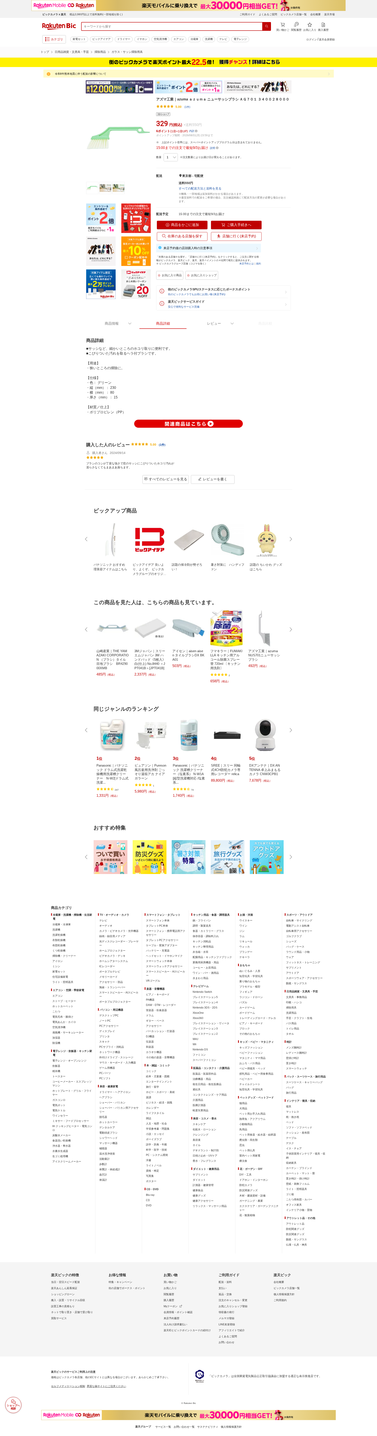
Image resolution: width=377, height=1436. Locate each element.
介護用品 (198, 1100)
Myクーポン (171, 1306)
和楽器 (150, 1046)
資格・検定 (152, 1170)
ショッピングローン (63, 1294)
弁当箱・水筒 (200, 951)
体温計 (103, 1179)
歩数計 (103, 1164)
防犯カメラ (245, 1185)
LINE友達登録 (227, 1324)
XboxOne (198, 1012)
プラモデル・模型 (249, 986)
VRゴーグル (153, 980)
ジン (242, 931)
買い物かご (170, 1282)
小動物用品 (245, 1124)
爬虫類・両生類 (248, 1139)
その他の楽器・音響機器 (160, 1057)
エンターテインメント (159, 1081)
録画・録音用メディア (112, 936)
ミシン (56, 966)
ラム (242, 936)
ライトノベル (154, 1165)
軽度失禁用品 (200, 1110)
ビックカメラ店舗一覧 (294, 14)
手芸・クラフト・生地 (299, 1018)
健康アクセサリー (203, 1200)
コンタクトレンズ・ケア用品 (210, 1094)
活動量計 (104, 1158)
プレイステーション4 (205, 1002)
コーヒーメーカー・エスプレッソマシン (72, 1083)
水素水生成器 (60, 1151)
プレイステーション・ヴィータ (211, 1023)
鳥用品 (243, 1129)
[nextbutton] (290, 539)
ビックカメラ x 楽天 (54, 14)
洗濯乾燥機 (58, 934)
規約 (258, 263)
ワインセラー (60, 1115)
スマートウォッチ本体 (159, 961)
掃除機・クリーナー (64, 955)
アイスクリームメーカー (66, 1161)
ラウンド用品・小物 (298, 951)
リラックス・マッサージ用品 (210, 1206)
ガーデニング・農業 (251, 1200)
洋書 (148, 1160)
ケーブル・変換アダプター (161, 945)
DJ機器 (150, 1036)
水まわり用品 (200, 978)
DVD (149, 1205)
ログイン (311, 39)
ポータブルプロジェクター (115, 1001)
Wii (194, 1044)
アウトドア (292, 972)
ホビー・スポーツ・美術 (160, 1092)
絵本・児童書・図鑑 (158, 1076)
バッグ (290, 1087)
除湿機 (56, 1043)
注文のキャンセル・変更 (233, 1300)
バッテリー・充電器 (158, 950)
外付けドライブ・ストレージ (116, 1057)
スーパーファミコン (204, 1060)
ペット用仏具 (247, 1150)
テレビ (223, 39)
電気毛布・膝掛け (62, 1016)
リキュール (245, 941)
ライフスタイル (155, 1113)
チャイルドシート (249, 1084)
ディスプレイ (107, 1031)
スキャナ (104, 1041)
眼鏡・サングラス (296, 983)
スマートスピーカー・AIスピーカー (118, 994)
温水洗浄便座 (107, 1153)
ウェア (290, 957)
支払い (222, 1288)
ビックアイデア (101, 39)
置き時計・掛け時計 (298, 1178)
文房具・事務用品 (296, 997)
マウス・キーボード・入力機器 (117, 1062)
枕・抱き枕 (292, 1117)
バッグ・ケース (295, 946)
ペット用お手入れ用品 (252, 1113)
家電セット (79, 39)
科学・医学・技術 (156, 1149)
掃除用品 (100, 51)
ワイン (243, 925)
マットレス (292, 1111)
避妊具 (196, 1089)
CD (148, 1200)
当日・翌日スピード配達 (65, 1282)
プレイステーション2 (205, 1033)
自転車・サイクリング (299, 920)
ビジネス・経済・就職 (159, 1102)
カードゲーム (247, 1007)
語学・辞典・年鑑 (156, 1144)
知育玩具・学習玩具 (251, 976)
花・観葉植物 (247, 1215)
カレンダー (152, 1107)
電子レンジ (240, 39)
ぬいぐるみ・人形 (249, 970)
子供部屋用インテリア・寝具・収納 (305, 1155)
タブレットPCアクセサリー (162, 940)
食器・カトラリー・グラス (208, 931)
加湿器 (56, 1037)
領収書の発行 (226, 1312)
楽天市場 (329, 14)
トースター (58, 1076)
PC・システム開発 (157, 1155)
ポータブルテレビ (109, 971)
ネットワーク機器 (109, 1052)
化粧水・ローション (204, 1129)
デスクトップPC (109, 1015)
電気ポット (58, 1105)
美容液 (196, 1139)
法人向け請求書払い (175, 1324)
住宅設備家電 (60, 976)
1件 (162, 444)
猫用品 (243, 1103)
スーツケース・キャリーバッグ (304, 1082)
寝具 (288, 1106)
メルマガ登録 (226, 1318)
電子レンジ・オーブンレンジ (69, 1060)
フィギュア (245, 991)
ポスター (151, 1181)
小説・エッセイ (155, 1134)
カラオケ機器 (154, 1052)
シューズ (291, 941)
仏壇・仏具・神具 (296, 1244)
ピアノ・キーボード (158, 994)
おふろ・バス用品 (249, 1063)
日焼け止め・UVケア (205, 1155)
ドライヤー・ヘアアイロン (115, 1092)
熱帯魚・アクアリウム (252, 1119)
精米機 (56, 1071)
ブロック (244, 1028)
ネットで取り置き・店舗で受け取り (72, 1312)
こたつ (56, 1011)
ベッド (290, 1122)
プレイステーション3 (205, 1028)
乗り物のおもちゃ (249, 981)
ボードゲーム (247, 1012)
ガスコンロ (58, 1100)
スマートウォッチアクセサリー (164, 966)
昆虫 (242, 1145)
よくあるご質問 (268, 14)
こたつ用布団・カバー (299, 1199)
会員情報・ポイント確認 (178, 1312)
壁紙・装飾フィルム (298, 1183)
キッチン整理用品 (203, 946)
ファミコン (199, 1054)
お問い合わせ (226, 1342)
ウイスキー (245, 920)
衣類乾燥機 (58, 940)
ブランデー (245, 951)
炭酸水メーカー (61, 1135)
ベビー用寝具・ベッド (252, 1068)
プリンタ (104, 1036)
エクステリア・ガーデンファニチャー (259, 1208)
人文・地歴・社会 (156, 1123)
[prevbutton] (86, 539)
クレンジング (200, 1134)
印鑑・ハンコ (294, 1002)
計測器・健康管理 (203, 1185)
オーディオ (105, 925)
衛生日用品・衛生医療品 (207, 1084)
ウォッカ (244, 946)
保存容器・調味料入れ (206, 936)
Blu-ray (150, 1194)
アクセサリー (154, 1025)
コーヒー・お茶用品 (204, 967)
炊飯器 (56, 1065)
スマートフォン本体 (158, 920)
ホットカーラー (108, 1122)
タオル (290, 1033)
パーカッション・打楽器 (160, 1031)
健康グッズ (199, 1195)
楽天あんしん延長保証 (64, 1288)
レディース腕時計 (296, 1052)
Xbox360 (198, 1018)
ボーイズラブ (154, 1139)
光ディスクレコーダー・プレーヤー (119, 943)
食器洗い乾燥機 (61, 1140)
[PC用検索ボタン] (266, 26)
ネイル (196, 1145)
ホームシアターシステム (113, 961)
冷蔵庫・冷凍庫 (61, 924)
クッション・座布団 (298, 1132)
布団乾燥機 (58, 945)
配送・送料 (225, 1282)
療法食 (243, 1160)
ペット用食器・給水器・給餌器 (257, 1134)
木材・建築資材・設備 (252, 1195)
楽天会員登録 (327, 39)
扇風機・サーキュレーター (68, 1032)
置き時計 (291, 1063)
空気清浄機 (160, 39)
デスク (290, 1143)
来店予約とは (246, 263)
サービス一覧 (163, 1426)
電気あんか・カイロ (64, 1022)
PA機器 (150, 999)
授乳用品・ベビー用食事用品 (256, 1073)
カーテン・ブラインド (299, 1168)
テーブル (291, 1137)
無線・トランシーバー (112, 987)
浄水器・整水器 (61, 1145)
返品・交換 (225, 1294)
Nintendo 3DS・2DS (205, 1007)
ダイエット (199, 1179)
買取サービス (59, 1318)
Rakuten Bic (59, 26)
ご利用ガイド (247, 14)
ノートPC (105, 1020)
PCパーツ (105, 1073)
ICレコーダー (107, 966)
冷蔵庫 (194, 39)
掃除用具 (291, 1007)
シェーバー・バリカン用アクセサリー (119, 1109)
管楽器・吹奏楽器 (156, 1010)
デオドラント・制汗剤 (206, 1150)
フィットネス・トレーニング (303, 962)
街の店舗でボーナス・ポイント (127, 1288)
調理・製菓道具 (202, 925)
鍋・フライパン (202, 920)
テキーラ (244, 957)
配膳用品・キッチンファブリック (212, 957)
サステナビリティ (207, 1426)
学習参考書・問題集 (158, 1128)
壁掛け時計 (292, 1058)
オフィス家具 (294, 1204)
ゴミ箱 (290, 1194)
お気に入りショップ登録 (233, 1306)
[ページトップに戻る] (370, 899)
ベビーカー (245, 1079)
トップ (45, 51)
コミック (151, 1071)
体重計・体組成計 (109, 1169)
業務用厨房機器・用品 (206, 962)
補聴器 (103, 1148)
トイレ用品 (292, 1028)
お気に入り (170, 1288)
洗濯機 (209, 39)
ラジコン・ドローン (251, 997)
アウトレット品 (295, 1223)
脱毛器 (103, 1117)
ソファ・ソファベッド (299, 1127)
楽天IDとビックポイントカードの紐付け (187, 1330)
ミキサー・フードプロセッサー (70, 1120)
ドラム (150, 1015)
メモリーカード (108, 976)
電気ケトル (58, 1110)
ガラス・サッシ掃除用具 (127, 51)
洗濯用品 (291, 1012)
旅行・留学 (152, 1086)
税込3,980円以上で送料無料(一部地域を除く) (96, 14)
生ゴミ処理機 (60, 1156)
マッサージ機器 (108, 1143)
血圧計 (103, 1174)
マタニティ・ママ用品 (252, 1058)
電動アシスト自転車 (298, 925)
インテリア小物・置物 (299, 1210)
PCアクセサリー (109, 1025)
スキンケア (199, 1124)
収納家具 (291, 1162)
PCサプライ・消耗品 (111, 1046)
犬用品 (243, 1108)
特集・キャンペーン (120, 1282)
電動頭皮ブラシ (108, 1132)
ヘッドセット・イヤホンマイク (164, 955)
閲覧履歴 (169, 1294)
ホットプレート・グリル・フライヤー (72, 1092)
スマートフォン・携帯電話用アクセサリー (165, 932)
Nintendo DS (200, 1049)
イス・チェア (294, 1148)
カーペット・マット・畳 (300, 1173)
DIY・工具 (245, 1174)
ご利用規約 (280, 1300)
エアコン (178, 39)
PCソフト (105, 1078)
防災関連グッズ (248, 1190)
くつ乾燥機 (58, 950)
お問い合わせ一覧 (184, 1426)
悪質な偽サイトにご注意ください (106, 1386)
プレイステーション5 (205, 997)
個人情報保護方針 (284, 1294)
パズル (243, 1002)
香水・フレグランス (204, 1160)
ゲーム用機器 (107, 1067)
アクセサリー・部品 (111, 982)
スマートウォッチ (296, 1068)
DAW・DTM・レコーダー (161, 1005)
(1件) (187, 107)
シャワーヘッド (108, 1137)
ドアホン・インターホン (253, 1179)
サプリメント (200, 1174)
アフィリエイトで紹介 (232, 1330)
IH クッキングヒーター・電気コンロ (72, 1128)
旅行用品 (291, 1092)
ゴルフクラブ (294, 936)
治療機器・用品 (202, 1079)
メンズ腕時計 (294, 1047)
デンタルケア (107, 1127)
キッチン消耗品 (202, 941)
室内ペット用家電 (249, 1155)
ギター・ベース (155, 1020)
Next (295, 87)
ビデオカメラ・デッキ (112, 955)
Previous (81, 87)
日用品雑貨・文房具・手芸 (72, 51)
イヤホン (142, 39)
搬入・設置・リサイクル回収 (68, 1300)
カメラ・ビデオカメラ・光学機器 (119, 931)
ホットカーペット (62, 1006)
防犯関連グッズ (295, 1229)
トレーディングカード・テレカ (257, 1018)
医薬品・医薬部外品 (204, 1073)
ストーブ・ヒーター (64, 1001)
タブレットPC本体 (157, 925)
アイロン (57, 961)
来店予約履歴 (171, 1318)
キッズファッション (251, 1047)
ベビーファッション (251, 1052)
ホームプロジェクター (112, 950)
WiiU (195, 1039)
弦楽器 (150, 1041)
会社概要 (315, 14)
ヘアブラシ (105, 1097)
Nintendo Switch (202, 991)
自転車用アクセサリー (299, 931)
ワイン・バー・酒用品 (206, 972)
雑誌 (148, 1118)
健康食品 (198, 1190)
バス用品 (291, 1023)
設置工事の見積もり (63, 1306)
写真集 (150, 1175)
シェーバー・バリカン (112, 1102)
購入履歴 (169, 1300)
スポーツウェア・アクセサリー (304, 978)
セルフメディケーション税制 (68, 1386)
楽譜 (148, 1097)
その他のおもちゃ (249, 1033)
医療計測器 (199, 1105)
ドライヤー (123, 39)
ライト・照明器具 (62, 982)
